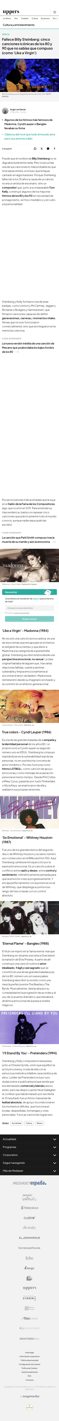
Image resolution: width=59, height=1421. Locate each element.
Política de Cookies (29, 1368)
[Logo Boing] (29, 1258)
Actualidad (16, 1123)
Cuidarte (24, 18)
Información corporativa (30, 1356)
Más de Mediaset (13, 1170)
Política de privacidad (29, 1360)
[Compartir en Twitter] (41, 148)
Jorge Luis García (18, 109)
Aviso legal (29, 1352)
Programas (9, 1147)
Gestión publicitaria (29, 1372)
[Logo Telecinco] (29, 1207)
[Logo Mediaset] (29, 1184)
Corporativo (10, 1154)
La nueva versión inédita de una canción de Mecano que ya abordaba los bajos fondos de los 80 (28, 347)
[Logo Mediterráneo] (29, 1338)
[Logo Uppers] (29, 1288)
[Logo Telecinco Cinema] (29, 1298)
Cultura (35, 18)
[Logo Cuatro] (29, 1217)
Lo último (7, 18)
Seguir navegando (14, 1162)
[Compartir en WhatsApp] (35, 148)
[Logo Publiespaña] (29, 1328)
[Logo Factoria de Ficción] (29, 1248)
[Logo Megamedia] (31, 1396)
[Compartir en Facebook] (54, 148)
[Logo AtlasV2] (29, 1318)
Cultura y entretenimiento (19, 24)
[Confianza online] (29, 1410)
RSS (29, 1376)
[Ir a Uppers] (11, 12)
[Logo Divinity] (29, 1227)
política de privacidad (21, 613)
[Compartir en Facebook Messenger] (48, 148)
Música (5, 34)
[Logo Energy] (29, 1268)
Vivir (16, 18)
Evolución (45, 18)
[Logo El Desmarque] (29, 1238)
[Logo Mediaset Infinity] (29, 1197)
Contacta (30, 1380)
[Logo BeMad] (29, 1278)
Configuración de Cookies (29, 1364)
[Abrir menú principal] (54, 12)
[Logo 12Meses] (29, 1308)
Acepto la (18, 613)
